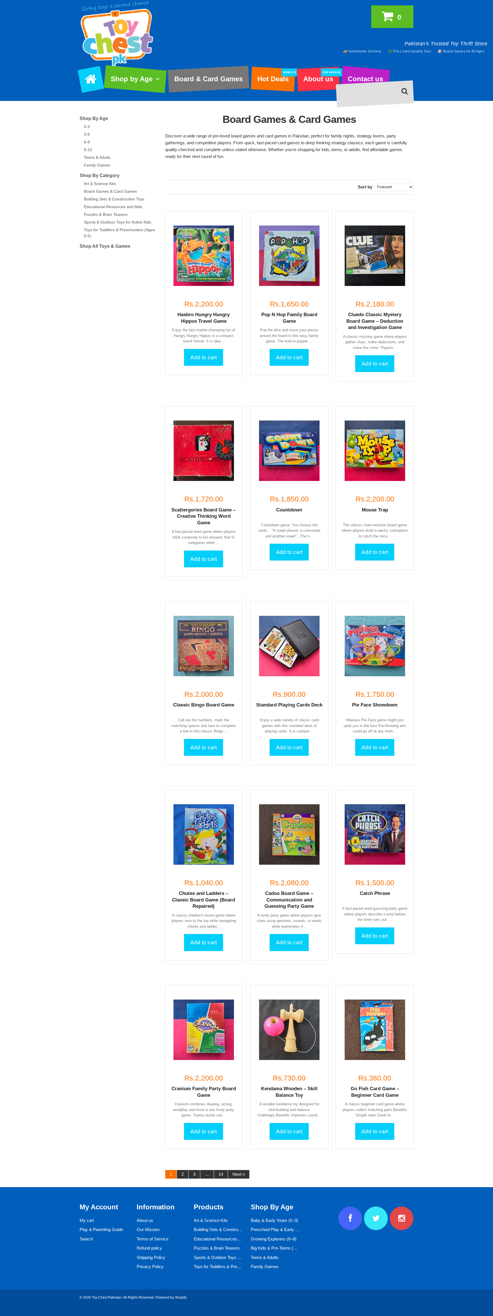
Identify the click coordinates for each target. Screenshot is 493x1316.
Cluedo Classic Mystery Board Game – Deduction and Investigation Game (374, 321)
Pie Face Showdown (374, 705)
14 (221, 1174)
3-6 (87, 134)
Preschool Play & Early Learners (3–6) (286, 1229)
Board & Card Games (208, 79)
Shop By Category (100, 175)
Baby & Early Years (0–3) (274, 1220)
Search (86, 1238)
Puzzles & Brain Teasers (106, 214)
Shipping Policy (151, 1257)
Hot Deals (276, 77)
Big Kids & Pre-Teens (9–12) (277, 1248)
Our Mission (148, 1229)
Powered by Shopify (170, 1297)
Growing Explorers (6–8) (273, 1238)
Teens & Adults (97, 157)
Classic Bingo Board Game (203, 705)
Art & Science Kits (100, 183)
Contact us (365, 79)
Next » (239, 1174)
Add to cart (203, 357)
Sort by (365, 186)
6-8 (87, 142)
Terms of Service (152, 1238)
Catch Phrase (375, 893)
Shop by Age (132, 79)
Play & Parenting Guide (101, 1229)
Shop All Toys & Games (105, 246)
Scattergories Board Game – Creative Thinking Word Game (203, 516)
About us (321, 77)
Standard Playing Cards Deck (289, 705)
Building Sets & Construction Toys (114, 199)
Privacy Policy (150, 1266)
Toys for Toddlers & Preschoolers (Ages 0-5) (235, 1266)
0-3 (87, 126)
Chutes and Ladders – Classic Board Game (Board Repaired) (203, 900)
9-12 (88, 149)
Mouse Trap (375, 510)
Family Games (97, 165)
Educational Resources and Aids (113, 206)
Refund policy (149, 1248)
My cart (87, 1220)
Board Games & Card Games (110, 191)
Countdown (289, 510)
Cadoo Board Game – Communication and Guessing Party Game (289, 900)
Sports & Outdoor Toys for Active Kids (117, 222)
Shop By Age (94, 118)
